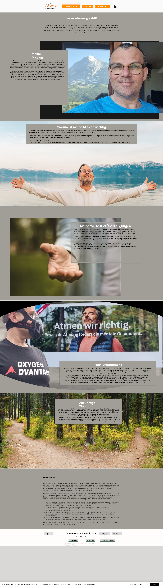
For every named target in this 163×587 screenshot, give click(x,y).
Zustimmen (154, 584)
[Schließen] (161, 584)
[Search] (119, 6)
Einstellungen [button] (133, 584)
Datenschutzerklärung (89, 584)
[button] (115, 6)
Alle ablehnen (144, 584)
